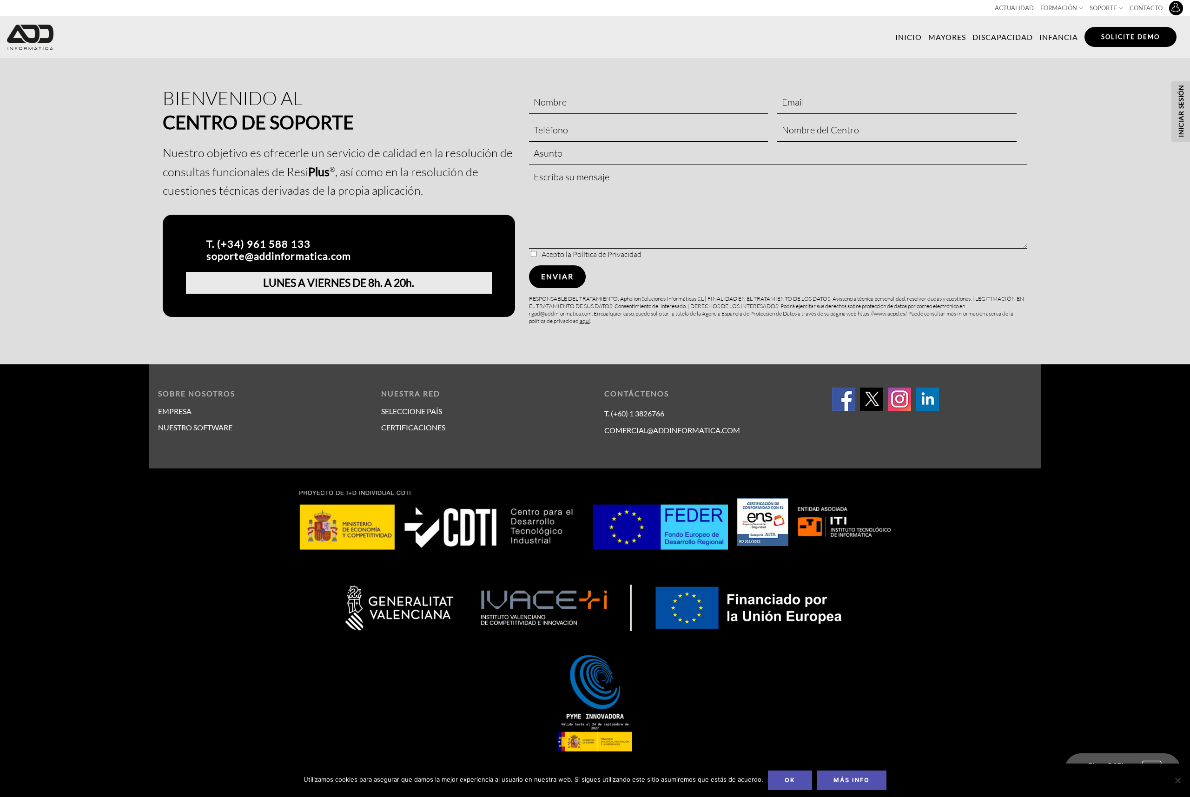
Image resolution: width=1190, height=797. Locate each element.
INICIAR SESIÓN (1181, 111)
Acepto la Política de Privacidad (591, 254)
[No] (1177, 783)
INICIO (908, 37)
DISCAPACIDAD (1002, 37)
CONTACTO (1146, 8)
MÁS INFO (851, 780)
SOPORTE (1103, 8)
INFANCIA (1058, 37)
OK (790, 780)
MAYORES (947, 37)
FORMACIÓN (1058, 8)
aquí (585, 320)
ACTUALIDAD (1014, 8)
